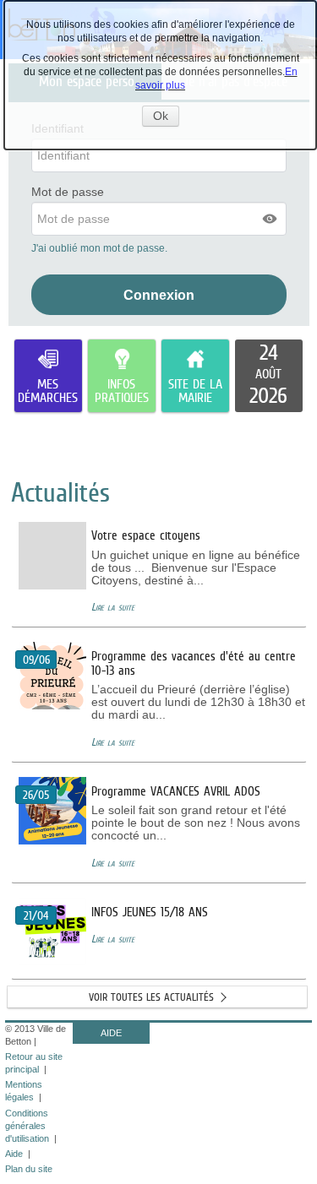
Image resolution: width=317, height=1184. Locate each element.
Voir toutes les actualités (151, 997)
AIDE (111, 1033)
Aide (14, 1154)
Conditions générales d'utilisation (27, 1125)
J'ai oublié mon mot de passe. (100, 248)
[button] (270, 218)
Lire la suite (112, 606)
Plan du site (28, 1169)
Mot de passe (67, 192)
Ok (166, 117)
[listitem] (269, 375)
